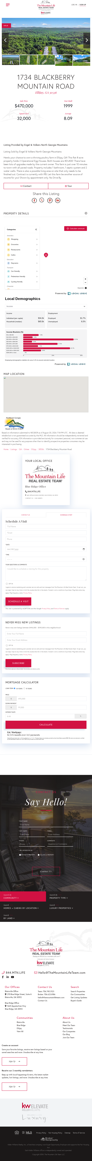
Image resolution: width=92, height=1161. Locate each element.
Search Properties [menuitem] (78, 991)
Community (10, 898)
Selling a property (47, 855)
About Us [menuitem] (66, 1022)
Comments (51, 841)
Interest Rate (10, 712)
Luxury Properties (60, 908)
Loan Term (9, 688)
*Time (7, 555)
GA (20, 449)
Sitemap (67, 1133)
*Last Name (23, 831)
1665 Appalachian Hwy (16, 1006)
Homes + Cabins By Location (20, 908)
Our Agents (38, 498)
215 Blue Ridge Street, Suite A (19, 994)
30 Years (19, 689)
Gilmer (26, 449)
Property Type (58, 898)
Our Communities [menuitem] (78, 994)
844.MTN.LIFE (34, 491)
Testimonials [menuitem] (68, 1028)
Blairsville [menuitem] (21, 1022)
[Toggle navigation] (8, 4)
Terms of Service (59, 609)
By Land (8, 918)
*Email (49, 831)
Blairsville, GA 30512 (13, 997)
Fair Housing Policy (55, 1133)
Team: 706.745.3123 (46, 991)
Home (6, 449)
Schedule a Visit (66, 515)
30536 (41, 449)
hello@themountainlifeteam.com (51, 997)
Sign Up (83, 5)
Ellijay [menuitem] (19, 1028)
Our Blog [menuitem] (66, 1034)
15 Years (29, 689)
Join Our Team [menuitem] (68, 1037)
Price (7, 695)
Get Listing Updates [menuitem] (79, 997)
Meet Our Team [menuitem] (69, 1025)
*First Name (23, 821)
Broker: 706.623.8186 (46, 994)
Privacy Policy (27, 593)
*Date (8, 545)
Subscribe (18, 663)
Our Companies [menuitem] (69, 1031)
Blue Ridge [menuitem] (21, 1025)
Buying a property (28, 855)
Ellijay (33, 449)
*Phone (21, 841)
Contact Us (29, 498)
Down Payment (11, 703)
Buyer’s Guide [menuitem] (76, 1000)
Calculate (46, 724)
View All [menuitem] (20, 1031)
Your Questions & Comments (16, 565)
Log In (74, 5)
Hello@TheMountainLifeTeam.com (61, 973)
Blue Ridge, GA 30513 (14, 1009)
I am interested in (25, 850)
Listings (14, 449)
